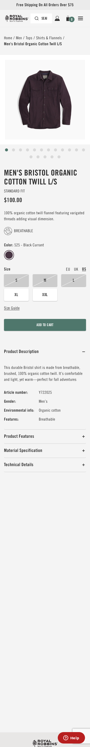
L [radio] (73, 280)
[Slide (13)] (38, 156)
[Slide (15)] (52, 156)
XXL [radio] (45, 294)
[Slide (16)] (59, 156)
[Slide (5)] (41, 149)
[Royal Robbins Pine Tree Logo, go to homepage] (19, 18)
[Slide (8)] (62, 149)
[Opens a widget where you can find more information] (71, 738)
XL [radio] (16, 294)
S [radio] (16, 280)
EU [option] (68, 269)
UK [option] (76, 269)
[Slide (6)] (48, 149)
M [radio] (45, 280)
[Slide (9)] (69, 149)
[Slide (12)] (31, 156)
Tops (29, 38)
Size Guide (12, 308)
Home (8, 38)
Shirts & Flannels (49, 38)
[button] (69, 18)
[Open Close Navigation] (80, 18)
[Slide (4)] (34, 149)
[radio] (9, 255)
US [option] (84, 269)
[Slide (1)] (13, 149)
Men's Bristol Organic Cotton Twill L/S (33, 44)
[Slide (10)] (76, 149)
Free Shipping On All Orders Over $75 (45, 4)
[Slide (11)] (83, 149)
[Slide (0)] (6, 149)
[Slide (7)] (55, 149)
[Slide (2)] (20, 149)
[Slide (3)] (27, 149)
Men (19, 38)
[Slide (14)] (45, 156)
